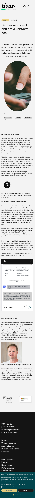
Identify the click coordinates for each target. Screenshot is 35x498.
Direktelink (28, 118)
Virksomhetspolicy (9, 443)
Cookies (5, 452)
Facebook (8, 118)
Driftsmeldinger (8, 468)
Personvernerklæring (10, 449)
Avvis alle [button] (26, 490)
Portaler (4, 462)
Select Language (24, 6)
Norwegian (25, 16)
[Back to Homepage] (8, 6)
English (23, 11)
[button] (17, 495)
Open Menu (33, 6)
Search (28, 6)
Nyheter (5, 20)
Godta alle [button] (9, 490)
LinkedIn (18, 118)
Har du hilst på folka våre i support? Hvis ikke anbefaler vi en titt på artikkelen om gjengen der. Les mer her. (16, 195)
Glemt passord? (8, 459)
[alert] (17, 485)
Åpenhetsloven (7, 446)
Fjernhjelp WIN (7, 471)
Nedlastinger (6, 465)
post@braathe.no (9, 427)
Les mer (15, 481)
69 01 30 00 (6, 424)
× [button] (32, 475)
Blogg (4, 440)
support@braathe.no (21, 245)
